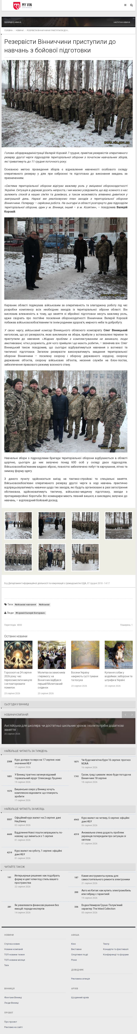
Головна (8, 30)
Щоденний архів (80, 997)
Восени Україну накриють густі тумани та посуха (84, 676)
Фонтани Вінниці (13, 997)
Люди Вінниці (11, 1002)
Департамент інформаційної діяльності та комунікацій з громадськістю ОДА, (47, 583)
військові (45, 604)
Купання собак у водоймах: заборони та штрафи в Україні (118, 676)
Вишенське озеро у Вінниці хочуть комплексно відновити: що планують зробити (36, 793)
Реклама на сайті (13, 1027)
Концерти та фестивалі (115, 949)
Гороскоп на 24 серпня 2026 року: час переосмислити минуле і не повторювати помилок (18, 680)
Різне (74, 960)
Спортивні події (79, 954)
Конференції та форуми (116, 954)
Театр (106, 943)
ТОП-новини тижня (14, 954)
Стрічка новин (12, 943)
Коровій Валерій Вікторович (31, 613)
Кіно (73, 943)
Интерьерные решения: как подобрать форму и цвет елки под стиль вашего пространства (37, 879)
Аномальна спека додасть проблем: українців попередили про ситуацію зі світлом (104, 836)
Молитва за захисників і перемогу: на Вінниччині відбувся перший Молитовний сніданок (51, 680)
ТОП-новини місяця (14, 960)
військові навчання (26, 604)
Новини (20, 30)
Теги (6, 965)
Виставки (76, 949)
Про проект (10, 1021)
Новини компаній (13, 949)
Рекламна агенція (80, 978)
